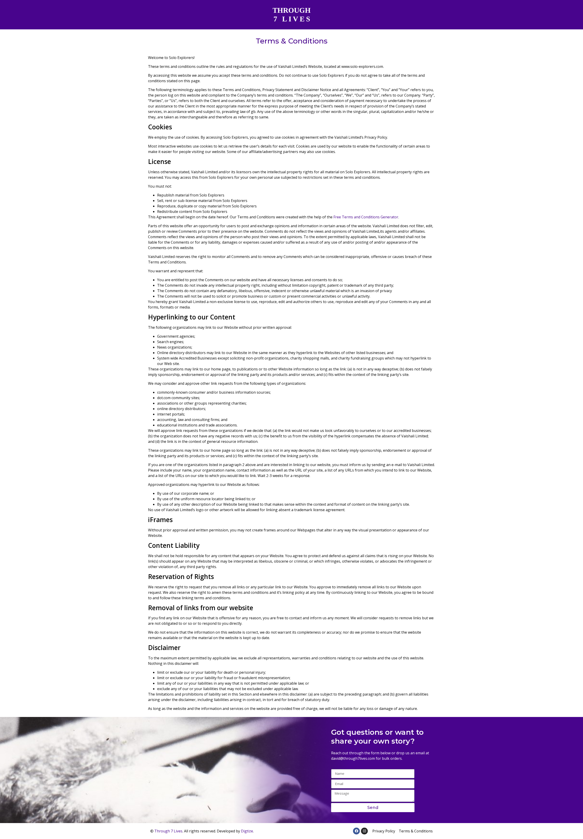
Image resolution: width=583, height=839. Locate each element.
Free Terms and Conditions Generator (365, 216)
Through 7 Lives (168, 831)
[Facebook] (356, 831)
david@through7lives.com (353, 758)
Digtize (247, 831)
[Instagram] (364, 831)
